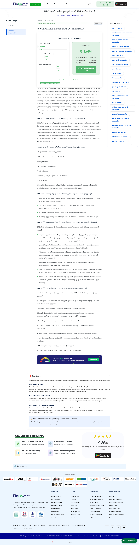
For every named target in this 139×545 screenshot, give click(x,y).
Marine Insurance (114, 518)
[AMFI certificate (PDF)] (16, 514)
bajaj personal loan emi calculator (120, 41)
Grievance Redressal (78, 526)
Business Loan (75, 496)
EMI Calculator (75, 502)
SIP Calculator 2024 (96, 515)
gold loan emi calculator (120, 82)
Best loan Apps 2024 (115, 499)
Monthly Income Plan (96, 499)
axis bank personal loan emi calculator (122, 34)
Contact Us (16, 526)
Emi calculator (75, 15)
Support (34, 4)
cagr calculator (117, 56)
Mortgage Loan (75, 511)
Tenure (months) (45, 64)
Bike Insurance (56, 496)
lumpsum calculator (119, 141)
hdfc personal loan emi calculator (120, 97)
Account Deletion (39, 526)
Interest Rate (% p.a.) (46, 54)
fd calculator (116, 73)
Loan (68, 15)
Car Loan (73, 499)
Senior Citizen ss (95, 511)
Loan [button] (81, 4)
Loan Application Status (116, 515)
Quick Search (130, 541)
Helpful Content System (49, 422)
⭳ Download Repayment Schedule (50, 83)
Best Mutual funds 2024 (116, 502)
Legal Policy (16, 528)
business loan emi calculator (122, 51)
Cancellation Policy (54, 526)
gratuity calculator (119, 87)
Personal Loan (75, 515)
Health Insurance (56, 502)
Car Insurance (55, 499)
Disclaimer (65, 526)
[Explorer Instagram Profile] (118, 528)
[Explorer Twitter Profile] (124, 528)
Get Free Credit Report (105, 4)
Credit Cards (113, 505)
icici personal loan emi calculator (120, 108)
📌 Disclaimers (12, 26)
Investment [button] (70, 4)
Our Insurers (55, 511)
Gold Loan (74, 505)
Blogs (24, 526)
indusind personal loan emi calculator (121, 127)
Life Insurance (55, 508)
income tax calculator (120, 114)
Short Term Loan (76, 518)
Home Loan (74, 508)
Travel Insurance (56, 518)
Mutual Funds (94, 502)
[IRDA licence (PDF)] (32, 514)
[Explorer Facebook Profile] (107, 528)
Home (49, 4)
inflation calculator (119, 132)
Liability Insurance (115, 511)
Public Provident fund (97, 505)
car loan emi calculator (120, 64)
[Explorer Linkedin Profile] (112, 528)
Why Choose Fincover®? (12, 32)
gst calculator (117, 91)
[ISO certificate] (40, 514)
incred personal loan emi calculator (120, 120)
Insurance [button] (58, 4)
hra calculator (117, 103)
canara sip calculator (119, 60)
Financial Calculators (96, 496)
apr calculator (117, 28)
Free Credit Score (114, 508)
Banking (63, 15)
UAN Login (93, 518)
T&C (30, 526)
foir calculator (117, 78)
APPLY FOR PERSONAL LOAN (86, 69)
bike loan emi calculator (120, 47)
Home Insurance (56, 505)
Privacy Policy (27, 528)
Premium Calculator (57, 515)
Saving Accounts (95, 508)
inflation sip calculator (120, 137)
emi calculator (117, 69)
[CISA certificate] (24, 514)
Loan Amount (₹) (44, 43)
